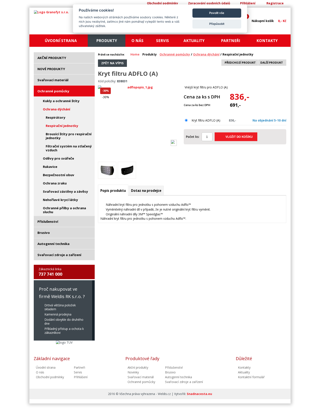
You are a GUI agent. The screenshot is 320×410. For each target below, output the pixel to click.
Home (135, 54)
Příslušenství (174, 367)
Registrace (275, 3)
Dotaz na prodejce (146, 190)
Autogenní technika (178, 377)
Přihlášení (247, 3)
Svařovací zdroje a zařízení (184, 382)
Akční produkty (138, 367)
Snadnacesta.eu (199, 394)
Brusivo (170, 372)
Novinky (133, 372)
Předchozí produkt (240, 62)
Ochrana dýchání (206, 54)
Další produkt (271, 62)
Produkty (149, 54)
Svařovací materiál (141, 377)
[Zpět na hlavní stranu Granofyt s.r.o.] (51, 12)
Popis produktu (113, 190)
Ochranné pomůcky (175, 54)
